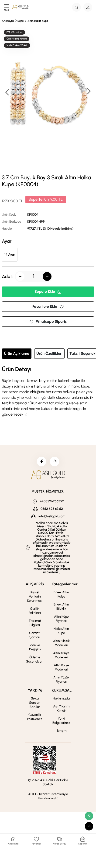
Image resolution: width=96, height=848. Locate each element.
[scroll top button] (89, 826)
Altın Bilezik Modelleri (61, 643)
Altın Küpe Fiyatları (61, 619)
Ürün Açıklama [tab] (16, 353)
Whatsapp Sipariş (51, 321)
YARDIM (35, 690)
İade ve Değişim (35, 647)
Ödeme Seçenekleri (34, 659)
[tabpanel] (48, 391)
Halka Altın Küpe (61, 631)
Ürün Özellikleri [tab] (49, 353)
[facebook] (41, 461)
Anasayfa (8, 20)
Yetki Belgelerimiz (61, 721)
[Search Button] (76, 7)
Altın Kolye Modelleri (61, 667)
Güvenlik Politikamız (34, 717)
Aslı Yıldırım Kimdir (61, 708)
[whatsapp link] (89, 816)
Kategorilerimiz (65, 584)
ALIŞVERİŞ (35, 584)
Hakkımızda (61, 698)
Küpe (20, 20)
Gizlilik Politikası (35, 611)
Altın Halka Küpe (37, 20)
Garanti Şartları (34, 635)
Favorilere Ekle (44, 306)
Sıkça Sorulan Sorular (34, 702)
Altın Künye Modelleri (61, 655)
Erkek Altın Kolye (61, 594)
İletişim (61, 731)
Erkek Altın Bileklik (61, 606)
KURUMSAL (62, 690)
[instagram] (54, 461)
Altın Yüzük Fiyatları (61, 679)
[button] (88, 92)
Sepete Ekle (44, 291)
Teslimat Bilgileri (35, 623)
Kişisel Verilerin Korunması (34, 596)
